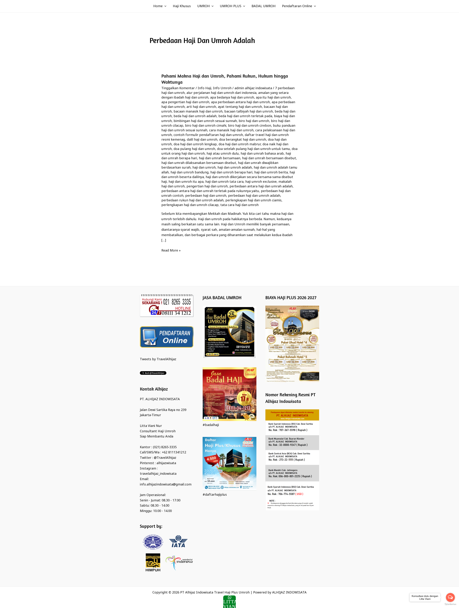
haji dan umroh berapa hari (231, 172)
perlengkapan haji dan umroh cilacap (190, 205)
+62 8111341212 (174, 452)
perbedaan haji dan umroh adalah (254, 196)
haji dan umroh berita (271, 172)
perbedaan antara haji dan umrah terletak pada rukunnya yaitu (210, 191)
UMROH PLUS (230, 6)
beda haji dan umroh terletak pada (245, 116)
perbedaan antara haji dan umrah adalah (261, 186)
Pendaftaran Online (297, 6)
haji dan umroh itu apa (186, 182)
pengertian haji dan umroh (207, 186)
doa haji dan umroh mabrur (240, 144)
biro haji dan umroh (254, 121)
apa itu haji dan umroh (273, 97)
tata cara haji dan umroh (239, 205)
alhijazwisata (166, 463)
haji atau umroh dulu (223, 154)
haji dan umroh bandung (190, 172)
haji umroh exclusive (261, 182)
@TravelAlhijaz (165, 458)
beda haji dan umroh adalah (195, 116)
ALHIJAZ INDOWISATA (289, 592)
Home (158, 6)
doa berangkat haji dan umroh (242, 140)
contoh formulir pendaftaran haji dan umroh (208, 135)
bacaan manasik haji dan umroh (198, 111)
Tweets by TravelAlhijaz (158, 359)
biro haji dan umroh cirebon (249, 126)
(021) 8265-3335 (165, 447)
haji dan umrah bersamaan (219, 158)
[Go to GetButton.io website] (450, 604)
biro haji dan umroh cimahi (205, 126)
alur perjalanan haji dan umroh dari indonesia (221, 93)
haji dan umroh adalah (234, 168)
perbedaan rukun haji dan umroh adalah (192, 200)
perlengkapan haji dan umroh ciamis (253, 200)
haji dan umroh (204, 168)
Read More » (171, 250)
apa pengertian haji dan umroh (185, 102)
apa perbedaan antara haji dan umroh (240, 102)
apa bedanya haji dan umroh (232, 97)
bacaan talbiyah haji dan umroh (248, 111)
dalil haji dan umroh (202, 140)
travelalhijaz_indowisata (158, 474)
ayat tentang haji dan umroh (240, 107)
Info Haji (204, 88)
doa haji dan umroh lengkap (195, 144)
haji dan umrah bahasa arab (262, 154)
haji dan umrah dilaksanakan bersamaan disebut (198, 163)
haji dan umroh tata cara (224, 182)
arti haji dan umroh (201, 107)
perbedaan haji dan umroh (205, 196)
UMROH (203, 6)
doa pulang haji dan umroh (194, 149)
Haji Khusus (182, 6)
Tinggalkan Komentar (178, 88)
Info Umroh (222, 88)
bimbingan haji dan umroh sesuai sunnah (205, 121)
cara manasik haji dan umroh (231, 130)
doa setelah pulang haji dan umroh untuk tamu (253, 149)
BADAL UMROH (264, 6)
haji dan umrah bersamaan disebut (269, 158)
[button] (164, 6)
